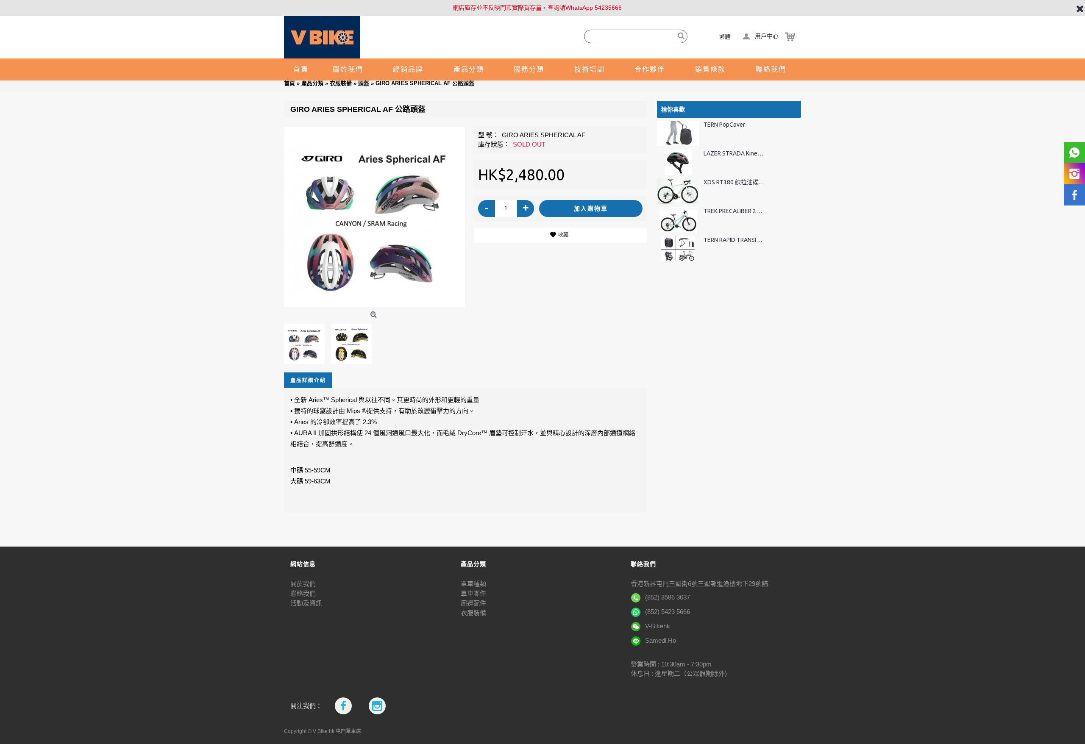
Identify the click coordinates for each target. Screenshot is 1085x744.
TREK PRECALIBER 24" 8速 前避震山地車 (734, 211)
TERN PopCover (724, 125)
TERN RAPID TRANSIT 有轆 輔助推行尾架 (734, 240)
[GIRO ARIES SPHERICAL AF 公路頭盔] (374, 217)
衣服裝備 (473, 612)
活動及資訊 (306, 603)
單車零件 (473, 593)
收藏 (563, 235)
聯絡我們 (303, 593)
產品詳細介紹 (308, 380)
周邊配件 (473, 603)
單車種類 (473, 583)
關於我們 (303, 583)
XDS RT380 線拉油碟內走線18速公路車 (734, 182)
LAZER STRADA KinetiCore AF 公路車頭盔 (734, 153)
